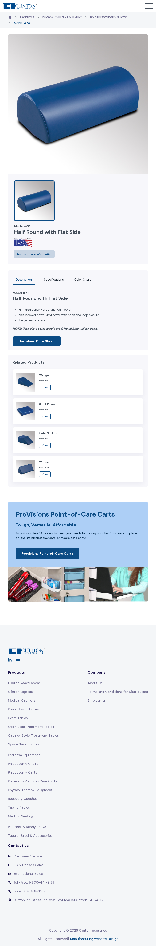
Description (24, 280)
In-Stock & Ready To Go (27, 827)
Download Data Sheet (37, 341)
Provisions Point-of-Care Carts (47, 553)
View (45, 387)
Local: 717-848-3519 (29, 891)
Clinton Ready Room (24, 683)
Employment (98, 700)
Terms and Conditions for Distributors (118, 691)
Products (27, 17)
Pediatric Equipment (24, 755)
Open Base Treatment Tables (31, 726)
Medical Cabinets (21, 700)
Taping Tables (19, 807)
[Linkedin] (10, 660)
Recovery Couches (22, 798)
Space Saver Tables (23, 744)
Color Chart (82, 280)
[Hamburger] (149, 6)
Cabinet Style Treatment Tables (33, 735)
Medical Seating (20, 816)
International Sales (28, 873)
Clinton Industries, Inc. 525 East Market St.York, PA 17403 (58, 900)
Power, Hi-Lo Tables (23, 709)
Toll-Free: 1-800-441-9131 (33, 882)
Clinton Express (20, 691)
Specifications (54, 280)
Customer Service (27, 856)
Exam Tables (18, 718)
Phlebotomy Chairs (23, 763)
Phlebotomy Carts (22, 772)
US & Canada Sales (28, 865)
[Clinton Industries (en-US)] (20, 6)
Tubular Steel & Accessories (30, 835)
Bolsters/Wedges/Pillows (108, 17)
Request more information (34, 254)
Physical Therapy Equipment (62, 17)
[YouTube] (18, 660)
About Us (95, 683)
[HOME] (10, 17)
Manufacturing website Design (94, 938)
